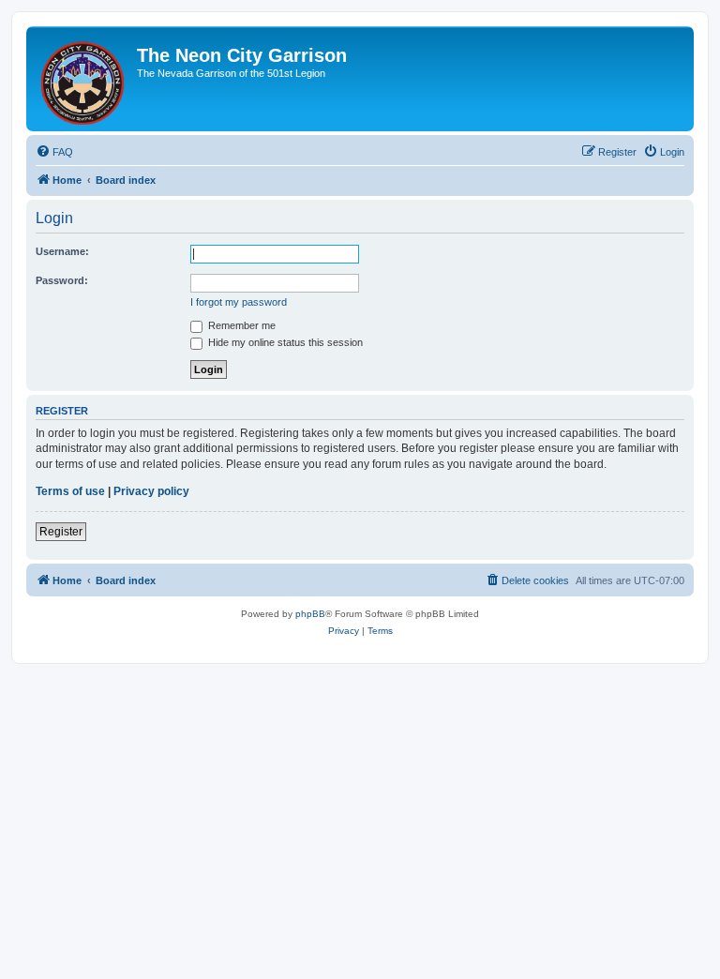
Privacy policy (151, 491)
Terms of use (70, 491)
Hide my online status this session (284, 342)
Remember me (240, 325)
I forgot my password (238, 302)
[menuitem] (54, 152)
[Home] (84, 79)
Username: (62, 251)
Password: (62, 280)
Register (60, 531)
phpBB (310, 614)
